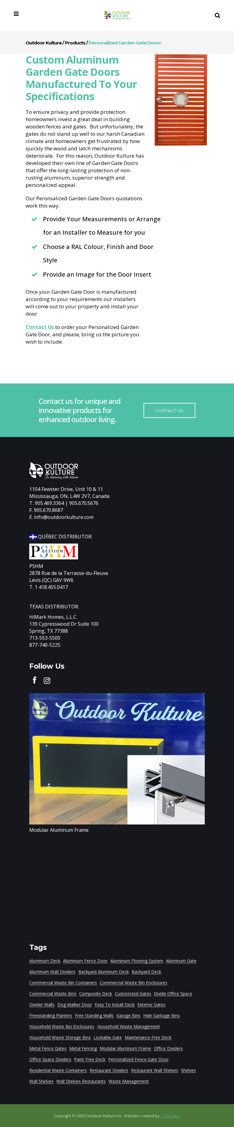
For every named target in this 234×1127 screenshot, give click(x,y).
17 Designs (169, 1115)
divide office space (173, 993)
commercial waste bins (52, 993)
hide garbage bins (161, 1015)
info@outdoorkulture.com (64, 517)
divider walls (42, 1004)
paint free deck (89, 1059)
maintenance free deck (148, 1037)
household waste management (128, 1026)
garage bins (128, 1015)
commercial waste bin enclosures (133, 982)
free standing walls (94, 1015)
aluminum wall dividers (52, 972)
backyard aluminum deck (103, 972)
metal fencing (83, 1048)
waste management (128, 1081)
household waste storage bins (60, 1037)
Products (75, 43)
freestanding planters (50, 1015)
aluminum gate (181, 961)
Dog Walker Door (74, 1004)
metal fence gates (47, 1048)
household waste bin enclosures (61, 1026)
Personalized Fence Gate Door (138, 1059)
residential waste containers (58, 1070)
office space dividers (50, 1059)
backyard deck (146, 972)
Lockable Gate (108, 1037)
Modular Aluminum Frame (59, 830)
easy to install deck (115, 1004)
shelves (188, 1070)
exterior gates (151, 1004)
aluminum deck (44, 961)
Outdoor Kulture (44, 43)
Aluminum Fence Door (85, 961)
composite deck (95, 993)
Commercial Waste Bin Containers (63, 982)
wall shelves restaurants (81, 1081)
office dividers (168, 1048)
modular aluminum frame (125, 1048)
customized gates (133, 993)
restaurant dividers (109, 1070)
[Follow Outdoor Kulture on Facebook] (34, 679)
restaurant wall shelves (154, 1070)
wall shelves (41, 1081)
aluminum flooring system (136, 961)
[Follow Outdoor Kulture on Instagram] (46, 679)
